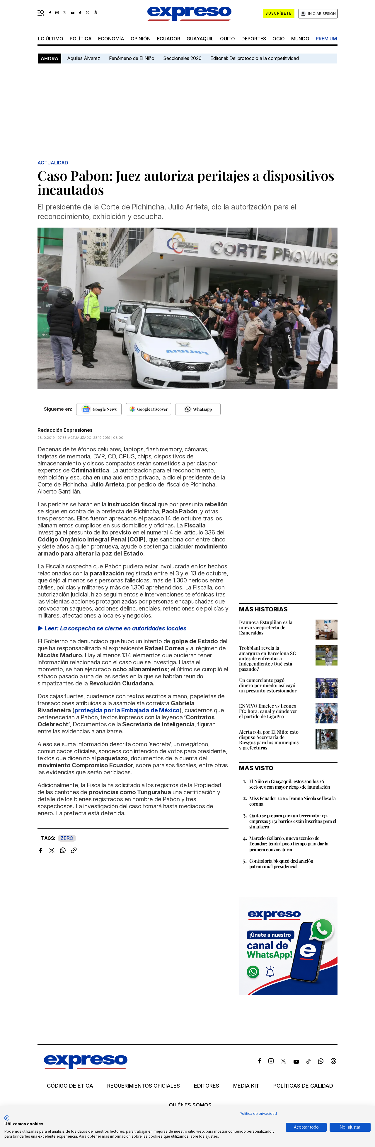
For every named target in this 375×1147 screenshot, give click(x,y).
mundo (300, 38)
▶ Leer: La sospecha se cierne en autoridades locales (112, 628)
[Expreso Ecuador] (85, 1067)
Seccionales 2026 (182, 58)
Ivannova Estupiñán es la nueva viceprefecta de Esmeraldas (265, 627)
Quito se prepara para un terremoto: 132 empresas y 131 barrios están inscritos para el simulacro (292, 821)
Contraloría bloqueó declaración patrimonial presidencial (281, 863)
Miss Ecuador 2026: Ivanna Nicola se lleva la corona (292, 801)
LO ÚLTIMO (50, 38)
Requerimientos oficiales (143, 1085)
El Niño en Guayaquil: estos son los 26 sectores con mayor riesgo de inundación (289, 784)
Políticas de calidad (303, 1085)
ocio (278, 38)
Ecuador (168, 38)
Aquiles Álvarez (83, 58)
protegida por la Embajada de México (127, 710)
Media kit (246, 1085)
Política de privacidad (258, 1113)
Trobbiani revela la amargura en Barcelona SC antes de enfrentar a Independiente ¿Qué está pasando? (267, 658)
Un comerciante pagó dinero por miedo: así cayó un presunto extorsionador (267, 685)
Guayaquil (200, 38)
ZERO (67, 838)
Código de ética (70, 1085)
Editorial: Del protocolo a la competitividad (255, 58)
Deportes (253, 38)
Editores (206, 1085)
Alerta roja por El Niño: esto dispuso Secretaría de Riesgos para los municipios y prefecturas (269, 740)
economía (111, 38)
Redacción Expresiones (65, 430)
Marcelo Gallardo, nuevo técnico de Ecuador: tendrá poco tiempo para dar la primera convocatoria (288, 843)
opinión (141, 38)
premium (326, 38)
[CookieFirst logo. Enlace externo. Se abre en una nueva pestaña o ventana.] (6, 1118)
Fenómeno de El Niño (131, 58)
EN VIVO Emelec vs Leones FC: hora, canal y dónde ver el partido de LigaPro (268, 711)
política (81, 38)
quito (227, 38)
